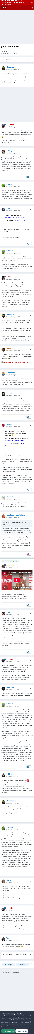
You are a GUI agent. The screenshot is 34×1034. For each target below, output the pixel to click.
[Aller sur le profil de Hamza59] (3, 689)
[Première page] (2, 60)
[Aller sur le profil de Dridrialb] (3, 775)
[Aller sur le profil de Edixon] (3, 425)
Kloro (5, 51)
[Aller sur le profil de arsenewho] (3, 374)
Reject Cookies (22, 1031)
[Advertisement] (17, 27)
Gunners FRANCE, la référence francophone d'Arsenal (13, 2)
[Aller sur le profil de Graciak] (3, 185)
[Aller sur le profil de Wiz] (3, 939)
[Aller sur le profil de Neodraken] (3, 350)
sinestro (23, 522)
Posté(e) (13, 69)
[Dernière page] (31, 60)
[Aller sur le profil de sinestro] (3, 498)
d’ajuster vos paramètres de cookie (21, 1022)
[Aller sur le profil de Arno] (3, 613)
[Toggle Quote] (4, 522)
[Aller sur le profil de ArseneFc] (3, 566)
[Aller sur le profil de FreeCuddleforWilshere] (3, 516)
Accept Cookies (9, 1031)
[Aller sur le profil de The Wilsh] (3, 126)
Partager (9, 964)
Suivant (26, 60)
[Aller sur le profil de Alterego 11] (3, 152)
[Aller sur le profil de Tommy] (3, 394)
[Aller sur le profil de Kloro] (3, 278)
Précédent (8, 60)
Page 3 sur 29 (18, 60)
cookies (22, 1018)
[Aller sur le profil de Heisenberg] (3, 68)
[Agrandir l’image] (15, 362)
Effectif (15, 53)
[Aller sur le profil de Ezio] (3, 209)
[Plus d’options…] (30, 68)
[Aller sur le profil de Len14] (3, 881)
